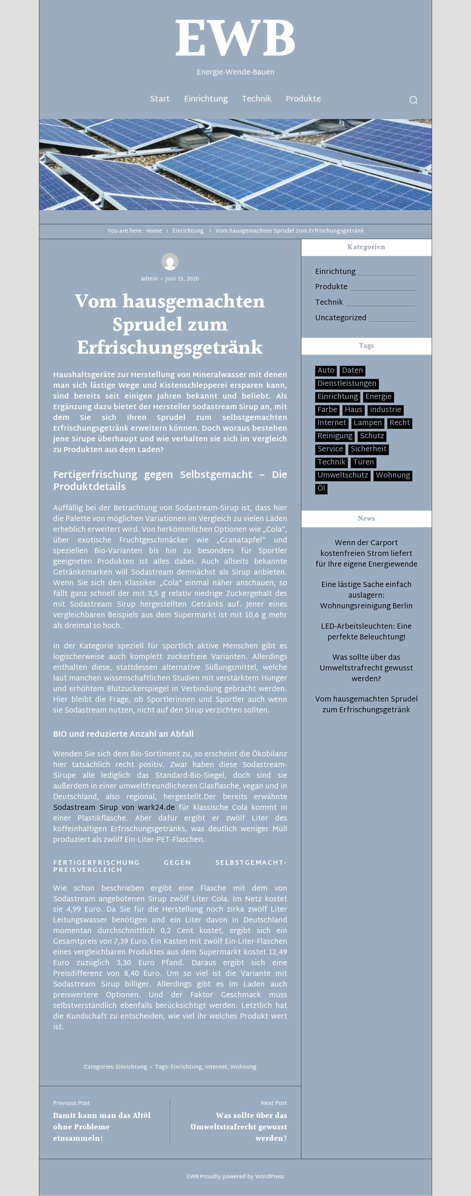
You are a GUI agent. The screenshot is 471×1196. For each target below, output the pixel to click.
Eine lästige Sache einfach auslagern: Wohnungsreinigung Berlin (366, 596)
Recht (400, 423)
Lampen (368, 423)
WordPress (269, 1177)
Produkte (303, 99)
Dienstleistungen (347, 384)
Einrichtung (206, 99)
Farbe (327, 410)
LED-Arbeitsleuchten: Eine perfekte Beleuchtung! (366, 632)
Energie (378, 397)
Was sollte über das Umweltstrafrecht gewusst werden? (366, 669)
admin (149, 279)
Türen (363, 463)
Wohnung (243, 1067)
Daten (352, 371)
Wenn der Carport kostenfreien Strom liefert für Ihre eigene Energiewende (366, 554)
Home (154, 231)
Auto (326, 371)
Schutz (372, 436)
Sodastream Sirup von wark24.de (114, 808)
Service (330, 449)
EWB (193, 1177)
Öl (321, 489)
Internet (216, 1067)
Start (160, 99)
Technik (257, 99)
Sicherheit (369, 449)
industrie (385, 410)
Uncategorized (341, 318)
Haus (353, 410)
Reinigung (335, 436)
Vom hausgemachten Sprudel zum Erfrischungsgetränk (366, 705)
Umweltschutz (343, 476)
